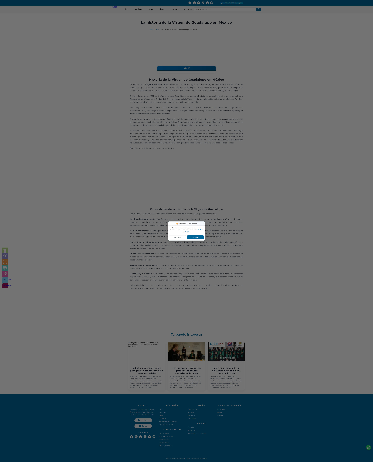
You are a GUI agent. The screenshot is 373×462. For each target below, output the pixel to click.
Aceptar (195, 237)
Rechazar (177, 237)
